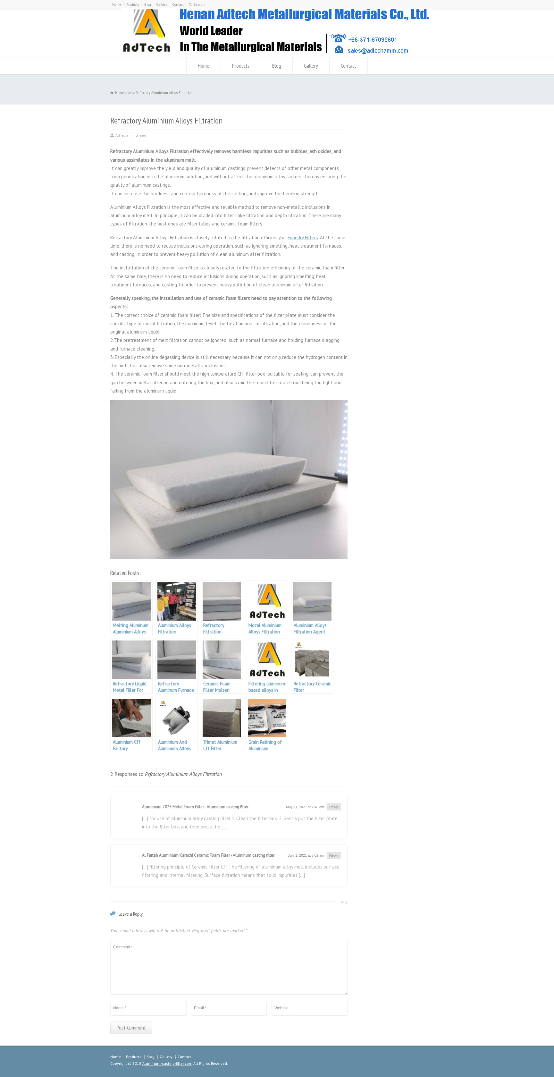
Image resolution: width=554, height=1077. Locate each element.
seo (143, 135)
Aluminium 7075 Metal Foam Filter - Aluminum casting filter (195, 807)
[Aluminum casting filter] (277, 54)
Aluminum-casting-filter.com (167, 1063)
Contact (178, 4)
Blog (147, 4)
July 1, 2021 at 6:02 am (306, 855)
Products (132, 4)
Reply (333, 807)
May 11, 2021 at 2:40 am (305, 807)
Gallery (161, 4)
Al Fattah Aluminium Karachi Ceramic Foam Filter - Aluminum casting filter (208, 855)
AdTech (121, 135)
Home (116, 4)
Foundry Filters (303, 237)
